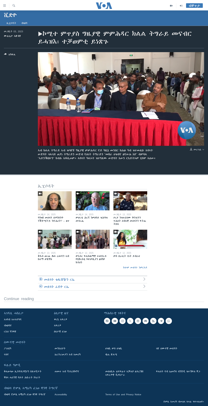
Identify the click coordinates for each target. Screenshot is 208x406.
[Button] (9, 55)
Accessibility (61, 394)
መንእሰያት (60, 348)
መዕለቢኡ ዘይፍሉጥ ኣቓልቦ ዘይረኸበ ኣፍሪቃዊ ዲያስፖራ (124, 373)
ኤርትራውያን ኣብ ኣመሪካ (68, 354)
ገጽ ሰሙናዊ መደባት (166, 348)
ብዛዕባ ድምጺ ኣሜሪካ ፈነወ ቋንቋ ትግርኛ (24, 394)
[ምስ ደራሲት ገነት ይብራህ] (130, 239)
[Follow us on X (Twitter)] (130, 321)
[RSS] (153, 321)
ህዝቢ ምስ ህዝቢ (113, 348)
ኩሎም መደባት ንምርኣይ (135, 267)
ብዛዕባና (8, 325)
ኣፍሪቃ (57, 325)
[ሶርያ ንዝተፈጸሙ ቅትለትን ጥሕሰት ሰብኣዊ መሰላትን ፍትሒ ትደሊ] (130, 200)
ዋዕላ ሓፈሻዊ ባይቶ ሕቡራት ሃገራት (22, 377)
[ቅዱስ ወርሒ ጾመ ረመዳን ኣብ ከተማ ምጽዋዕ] (55, 239)
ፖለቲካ (7, 348)
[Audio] (181, 5)
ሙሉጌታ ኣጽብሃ (12, 36)
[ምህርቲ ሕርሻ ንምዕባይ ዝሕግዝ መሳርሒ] (93, 200)
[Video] (171, 5)
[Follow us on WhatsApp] (169, 321)
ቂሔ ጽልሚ (111, 354)
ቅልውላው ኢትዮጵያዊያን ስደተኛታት (22, 371)
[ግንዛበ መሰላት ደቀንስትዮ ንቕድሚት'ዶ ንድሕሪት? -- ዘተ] (55, 200)
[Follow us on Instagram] (122, 321)
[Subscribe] (146, 321)
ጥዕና (6, 354)
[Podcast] (138, 321)
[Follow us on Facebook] (107, 321)
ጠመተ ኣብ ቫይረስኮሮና (67, 371)
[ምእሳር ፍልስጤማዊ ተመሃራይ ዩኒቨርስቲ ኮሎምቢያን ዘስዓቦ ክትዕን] (93, 239)
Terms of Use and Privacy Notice (123, 394)
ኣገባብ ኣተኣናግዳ (13, 319)
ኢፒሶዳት (11, 23)
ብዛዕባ (24, 23)
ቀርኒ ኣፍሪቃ (60, 319)
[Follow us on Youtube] (115, 321)
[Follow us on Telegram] (161, 321)
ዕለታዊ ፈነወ (60, 331)
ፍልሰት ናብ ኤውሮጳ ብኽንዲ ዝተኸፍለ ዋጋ (178, 371)
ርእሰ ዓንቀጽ (10, 331)
